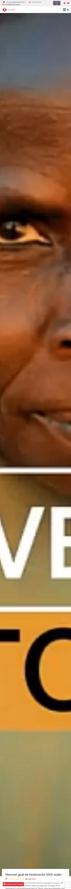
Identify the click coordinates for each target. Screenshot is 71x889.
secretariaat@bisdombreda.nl (15, 2)
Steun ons (57, 3)
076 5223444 (36, 2)
